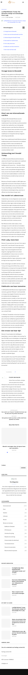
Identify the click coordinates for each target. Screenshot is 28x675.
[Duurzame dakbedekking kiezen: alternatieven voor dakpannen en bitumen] (5, 583)
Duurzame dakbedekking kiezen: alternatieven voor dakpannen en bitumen (19, 582)
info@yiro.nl (4, 663)
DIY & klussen (16, 530)
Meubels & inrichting (16, 536)
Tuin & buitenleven (16, 543)
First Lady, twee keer (9, 43)
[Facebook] (8, 672)
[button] (2, 440)
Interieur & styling (16, 533)
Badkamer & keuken (16, 526)
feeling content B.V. (19, 647)
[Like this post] (16, 372)
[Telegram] (19, 672)
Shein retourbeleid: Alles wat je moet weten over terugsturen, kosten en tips (19, 622)
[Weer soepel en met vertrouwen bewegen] (5, 595)
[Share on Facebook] (17, 372)
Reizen (15, 519)
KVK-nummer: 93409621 (7, 659)
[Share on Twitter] (19, 372)
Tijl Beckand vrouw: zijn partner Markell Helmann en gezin (19, 633)
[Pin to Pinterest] (20, 372)
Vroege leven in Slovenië (10, 31)
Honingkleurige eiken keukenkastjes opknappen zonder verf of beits (18, 570)
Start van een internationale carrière (13, 34)
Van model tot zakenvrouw (11, 40)
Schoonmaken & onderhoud (16, 540)
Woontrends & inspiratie (16, 550)
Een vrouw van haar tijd (10, 49)
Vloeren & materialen (16, 547)
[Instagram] (12, 672)
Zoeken (3, 465)
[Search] (26, 2)
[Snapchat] (17, 672)
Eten (15, 509)
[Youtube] (15, 672)
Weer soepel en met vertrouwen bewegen (18, 592)
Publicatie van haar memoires (11, 46)
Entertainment (15, 506)
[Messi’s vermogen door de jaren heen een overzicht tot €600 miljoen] (14, 436)
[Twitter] (10, 672)
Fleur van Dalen (9, 17)
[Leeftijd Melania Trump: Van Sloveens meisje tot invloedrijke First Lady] (5, 611)
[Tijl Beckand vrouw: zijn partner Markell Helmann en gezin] (5, 635)
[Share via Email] (22, 372)
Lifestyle (15, 516)
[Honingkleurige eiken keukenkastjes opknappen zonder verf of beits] (5, 571)
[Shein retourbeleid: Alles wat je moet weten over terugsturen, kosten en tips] (5, 623)
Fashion (15, 512)
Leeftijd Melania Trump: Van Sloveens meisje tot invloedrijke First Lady (19, 609)
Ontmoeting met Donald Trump (12, 37)
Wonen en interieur (15, 523)
